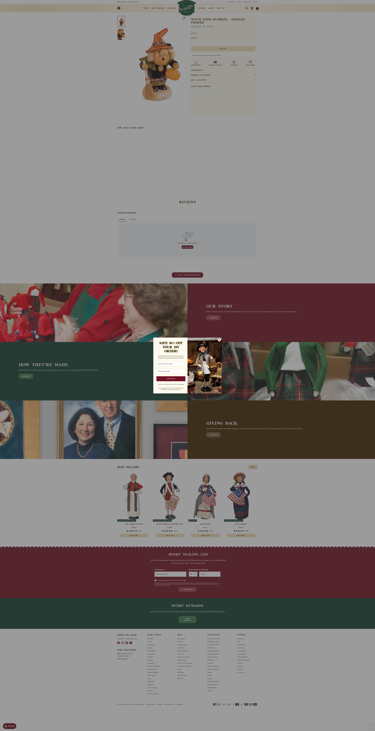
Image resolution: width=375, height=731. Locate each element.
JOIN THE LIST (171, 379)
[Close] (219, 340)
